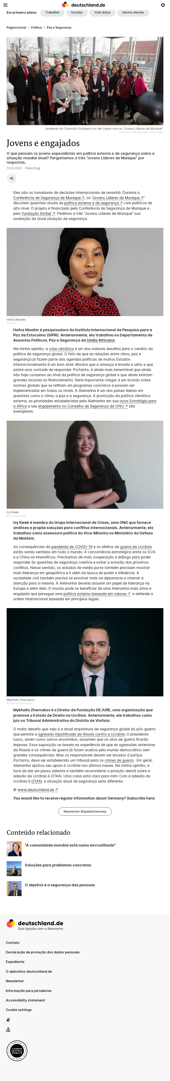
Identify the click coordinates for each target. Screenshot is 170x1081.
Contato (12, 943)
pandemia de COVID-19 (71, 547)
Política (36, 27)
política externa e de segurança (91, 203)
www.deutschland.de (36, 789)
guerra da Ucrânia (136, 547)
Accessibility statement (25, 1000)
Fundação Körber (36, 213)
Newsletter (15, 981)
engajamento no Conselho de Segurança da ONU (81, 406)
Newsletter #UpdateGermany (85, 811)
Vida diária (102, 12)
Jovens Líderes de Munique (116, 198)
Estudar (77, 12)
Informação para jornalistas (29, 991)
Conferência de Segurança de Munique (47, 198)
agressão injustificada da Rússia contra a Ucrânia (81, 734)
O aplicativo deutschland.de (29, 971)
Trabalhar (52, 12)
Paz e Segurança (59, 27)
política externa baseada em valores (95, 594)
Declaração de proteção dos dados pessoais (43, 952)
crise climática (61, 349)
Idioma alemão (133, 12)
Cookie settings (19, 1010)
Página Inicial (16, 27)
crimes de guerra (119, 760)
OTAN (36, 781)
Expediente (15, 962)
